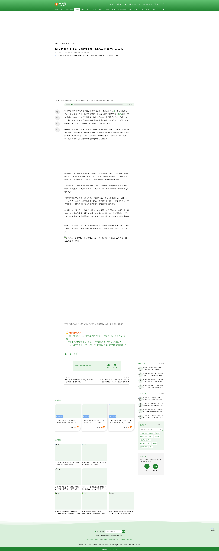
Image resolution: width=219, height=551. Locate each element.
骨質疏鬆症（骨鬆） (146, 436)
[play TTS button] (72, 104)
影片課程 (59, 416)
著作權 (107, 545)
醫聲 (113, 9)
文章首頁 (123, 539)
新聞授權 (95, 545)
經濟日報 (121, 4)
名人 (141, 9)
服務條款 (101, 545)
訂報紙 (125, 545)
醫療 (77, 9)
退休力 (101, 9)
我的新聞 (155, 4)
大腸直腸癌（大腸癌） (147, 433)
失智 (107, 9)
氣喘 (150, 447)
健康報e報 (100, 531)
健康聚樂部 (98, 539)
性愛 (136, 9)
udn (56, 44)
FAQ (86, 545)
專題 (147, 9)
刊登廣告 (81, 545)
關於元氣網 (90, 539)
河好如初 (129, 4)
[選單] (163, 4)
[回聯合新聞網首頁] (56, 4)
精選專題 (104, 539)
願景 (148, 4)
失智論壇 (69, 9)
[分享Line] (57, 117)
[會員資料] (161, 4)
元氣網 (61, 44)
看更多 (161, 363)
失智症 (157, 436)
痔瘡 (157, 433)
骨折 (115, 111)
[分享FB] (57, 111)
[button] (163, 9)
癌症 (130, 9)
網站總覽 (138, 545)
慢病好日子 (122, 9)
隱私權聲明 (113, 545)
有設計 (136, 4)
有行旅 (142, 4)
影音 (88, 9)
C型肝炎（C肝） (145, 443)
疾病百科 (111, 539)
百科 (83, 9)
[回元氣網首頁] (62, 4)
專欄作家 (129, 539)
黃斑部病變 (143, 447)
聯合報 (113, 4)
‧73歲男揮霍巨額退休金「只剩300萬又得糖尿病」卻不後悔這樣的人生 (94, 342)
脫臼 (120, 114)
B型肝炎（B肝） (145, 440)
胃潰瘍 (155, 443)
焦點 (56, 9)
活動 (153, 9)
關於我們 (131, 545)
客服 (89, 545)
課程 (94, 9)
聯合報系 (119, 545)
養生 (62, 9)
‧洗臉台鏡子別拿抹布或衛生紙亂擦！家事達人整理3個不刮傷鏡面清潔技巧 (96, 345)
